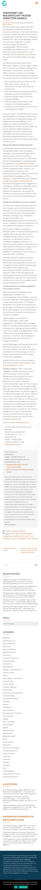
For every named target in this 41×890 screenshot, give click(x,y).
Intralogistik (7, 707)
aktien (18, 533)
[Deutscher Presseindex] (4, 3)
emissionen (7, 539)
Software (6, 762)
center (27, 536)
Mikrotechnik (7, 733)
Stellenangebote (9, 771)
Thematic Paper (25, 363)
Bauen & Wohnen (9, 644)
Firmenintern (7, 690)
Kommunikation (8, 710)
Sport (5, 768)
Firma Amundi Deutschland (11, 23)
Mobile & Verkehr (9, 736)
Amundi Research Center (14, 365)
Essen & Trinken (8, 673)
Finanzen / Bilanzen (19, 531)
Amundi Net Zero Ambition (24, 163)
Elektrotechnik (8, 667)
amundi (23, 533)
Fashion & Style (8, 684)
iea (16, 539)
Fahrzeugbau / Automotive (12, 678)
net (29, 539)
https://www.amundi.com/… (20, 422)
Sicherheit (6, 759)
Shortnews (7, 756)
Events (5, 675)
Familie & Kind (8, 681)
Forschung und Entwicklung (13, 693)
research (35, 539)
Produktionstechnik (10, 751)
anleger (30, 533)
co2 (31, 536)
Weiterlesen (23, 887)
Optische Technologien (11, 748)
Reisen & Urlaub (8, 754)
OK (16, 887)
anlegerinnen (7, 536)
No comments (8, 24)
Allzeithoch (21, 54)
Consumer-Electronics (11, 658)
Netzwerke (6, 745)
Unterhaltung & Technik (11, 774)
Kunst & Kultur (8, 716)
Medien (5, 727)
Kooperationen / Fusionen (12, 713)
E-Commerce (7, 664)
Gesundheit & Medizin (11, 699)
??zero (12, 533)
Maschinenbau (8, 725)
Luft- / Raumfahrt (9, 722)
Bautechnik (7, 646)
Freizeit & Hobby (9, 696)
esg (13, 539)
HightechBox (11, 784)
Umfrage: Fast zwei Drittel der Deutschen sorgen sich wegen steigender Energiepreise (28, 550)
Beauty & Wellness (9, 649)
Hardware (6, 701)
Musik (5, 739)
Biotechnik (6, 655)
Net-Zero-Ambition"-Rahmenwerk (18, 181)
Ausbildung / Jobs (9, 641)
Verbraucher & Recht (10, 777)
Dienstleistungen (9, 661)
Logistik (5, 719)
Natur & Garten (8, 742)
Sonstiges (6, 765)
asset (22, 536)
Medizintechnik (8, 730)
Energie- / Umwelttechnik (12, 670)
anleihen (16, 536)
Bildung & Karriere (9, 652)
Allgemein (6, 638)
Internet (6, 704)
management (23, 539)
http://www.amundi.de (13, 444)
